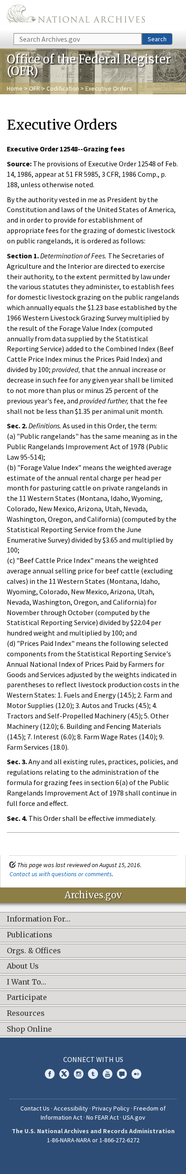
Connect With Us (93, 1059)
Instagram (78, 1073)
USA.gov (134, 1117)
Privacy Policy (111, 1108)
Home (15, 88)
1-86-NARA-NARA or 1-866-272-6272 (93, 1140)
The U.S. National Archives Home (76, 16)
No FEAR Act (102, 1117)
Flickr (136, 1073)
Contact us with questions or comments (60, 874)
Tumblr (93, 1073)
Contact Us (35, 1108)
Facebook (49, 1073)
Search (157, 39)
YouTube (107, 1073)
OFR (34, 88)
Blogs (121, 1073)
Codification (62, 88)
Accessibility (71, 1108)
